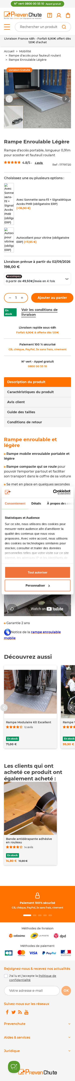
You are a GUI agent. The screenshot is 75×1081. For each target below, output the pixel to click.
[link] (59, 15)
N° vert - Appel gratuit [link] (37, 361)
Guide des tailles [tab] (21, 412)
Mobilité (25, 51)
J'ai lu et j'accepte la (32, 978)
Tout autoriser (37, 572)
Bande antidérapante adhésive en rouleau (29, 840)
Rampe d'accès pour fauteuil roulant (35, 55)
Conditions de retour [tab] (24, 422)
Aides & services (17, 1037)
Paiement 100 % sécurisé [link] (37, 344)
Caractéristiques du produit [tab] (30, 392)
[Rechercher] (64, 27)
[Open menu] (7, 27)
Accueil (9, 51)
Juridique (12, 1051)
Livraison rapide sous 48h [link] (37, 327)
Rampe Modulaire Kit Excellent (28, 722)
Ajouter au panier (52, 298)
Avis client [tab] (16, 402)
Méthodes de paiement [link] (37, 946)
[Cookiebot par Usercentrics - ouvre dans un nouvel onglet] (53, 492)
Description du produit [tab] (26, 382)
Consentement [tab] (15, 503)
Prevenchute (14, 1024)
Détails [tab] (36, 503)
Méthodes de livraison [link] (38, 928)
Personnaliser (35, 585)
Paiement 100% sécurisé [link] (37, 903)
